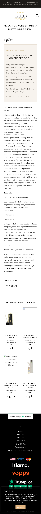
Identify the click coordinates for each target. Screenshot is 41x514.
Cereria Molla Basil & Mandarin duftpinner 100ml (11, 340)
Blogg (20, 431)
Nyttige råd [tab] (11, 286)
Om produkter (20, 447)
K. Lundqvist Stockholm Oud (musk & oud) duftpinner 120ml (30, 340)
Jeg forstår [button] (20, 507)
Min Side (20, 437)
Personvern (20, 441)
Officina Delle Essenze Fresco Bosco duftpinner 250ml (11, 387)
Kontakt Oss (20, 444)
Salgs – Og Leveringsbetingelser (20, 450)
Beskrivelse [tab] (11, 280)
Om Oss (20, 434)
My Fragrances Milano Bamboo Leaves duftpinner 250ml (30, 387)
